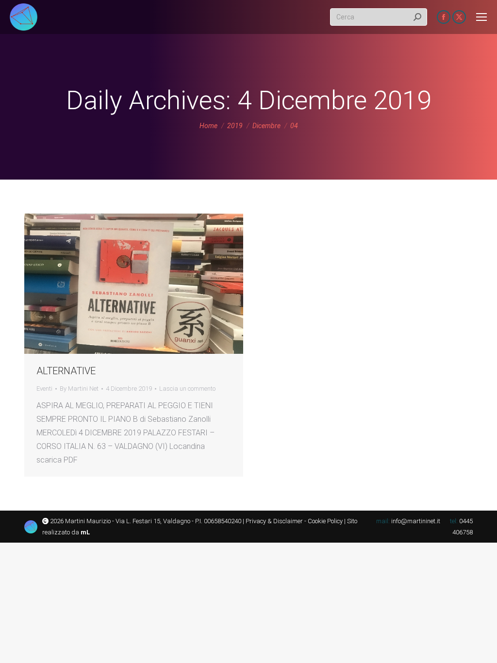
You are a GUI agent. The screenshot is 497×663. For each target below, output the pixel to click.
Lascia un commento (187, 388)
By (79, 388)
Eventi (44, 388)
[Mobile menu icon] (481, 17)
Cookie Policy (325, 521)
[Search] (417, 17)
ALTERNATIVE (66, 371)
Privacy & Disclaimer (274, 521)
